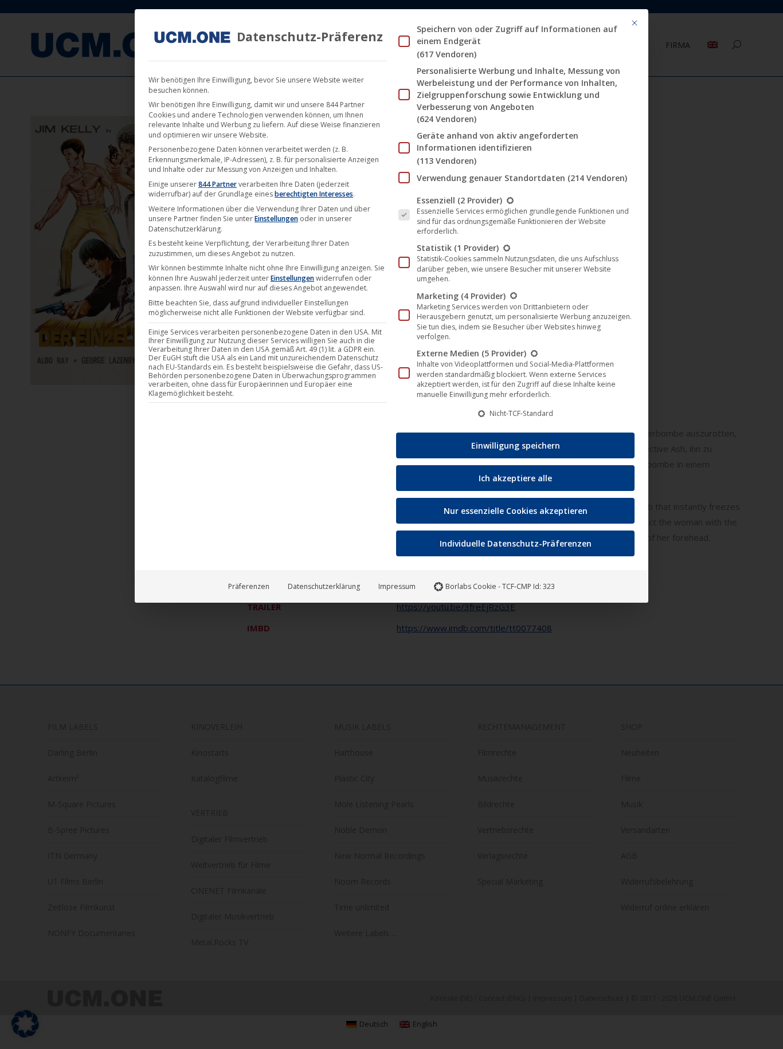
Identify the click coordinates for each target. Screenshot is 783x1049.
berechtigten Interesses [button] (314, 194)
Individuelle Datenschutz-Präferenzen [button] (516, 543)
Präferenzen (248, 586)
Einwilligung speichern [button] (515, 445)
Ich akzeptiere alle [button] (515, 478)
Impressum (397, 586)
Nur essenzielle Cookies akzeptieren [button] (516, 510)
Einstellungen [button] (276, 218)
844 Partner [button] (217, 184)
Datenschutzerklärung (324, 586)
